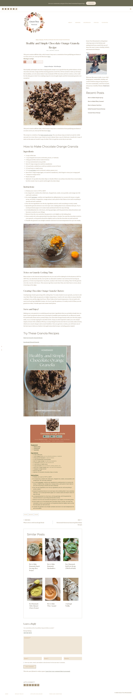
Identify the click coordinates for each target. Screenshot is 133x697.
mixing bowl (37, 448)
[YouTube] (8, 9)
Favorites (105, 22)
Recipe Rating (27, 631)
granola (31, 514)
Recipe (40, 338)
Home (6, 693)
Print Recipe (57, 66)
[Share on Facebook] (1, 346)
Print (47, 436)
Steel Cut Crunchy (28, 338)
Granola (36, 338)
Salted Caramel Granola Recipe (96, 109)
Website (66, 658)
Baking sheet (37, 446)
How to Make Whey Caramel (96, 101)
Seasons (77, 22)
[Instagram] (5, 9)
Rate (59, 436)
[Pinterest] (11, 9)
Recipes (52, 50)
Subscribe (91, 3)
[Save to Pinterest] (1, 350)
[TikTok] (16, 9)
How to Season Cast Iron (94, 105)
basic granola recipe (46, 135)
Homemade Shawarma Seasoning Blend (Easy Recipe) (69, 522)
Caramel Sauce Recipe (94, 113)
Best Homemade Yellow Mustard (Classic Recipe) (34, 606)
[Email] (13, 9)
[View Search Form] (130, 9)
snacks (36, 514)
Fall (47, 50)
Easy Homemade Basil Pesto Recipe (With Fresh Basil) (70, 566)
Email (46, 658)
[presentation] (34, 549)
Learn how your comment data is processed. (57, 671)
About (70, 22)
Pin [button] (54, 436)
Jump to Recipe (48, 66)
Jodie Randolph (60, 441)
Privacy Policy (19, 693)
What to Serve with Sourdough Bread (33, 521)
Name (26, 658)
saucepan (34, 197)
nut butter (33, 170)
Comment (27, 638)
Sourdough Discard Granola (31, 342)
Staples (96, 22)
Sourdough (87, 22)
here (49, 56)
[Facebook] (3, 9)
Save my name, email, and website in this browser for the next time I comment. (45, 662)
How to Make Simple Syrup (95, 97)
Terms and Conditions (55, 693)
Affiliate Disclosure (36, 693)
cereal (25, 514)
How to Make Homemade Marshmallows (51, 566)
